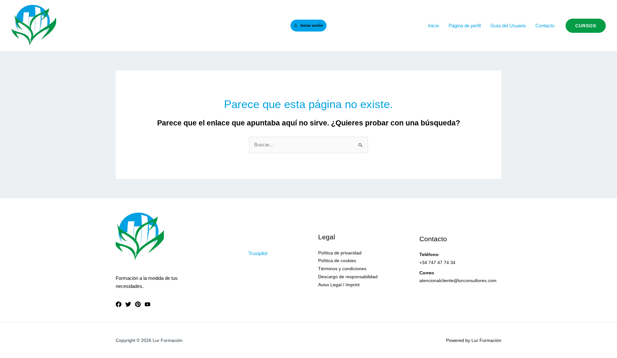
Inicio (433, 25)
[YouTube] (147, 304)
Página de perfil (465, 25)
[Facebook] (118, 304)
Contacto (544, 25)
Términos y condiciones (342, 268)
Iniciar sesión (311, 25)
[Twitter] (128, 304)
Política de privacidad (340, 252)
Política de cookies (337, 260)
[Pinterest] (138, 304)
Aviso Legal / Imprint (339, 284)
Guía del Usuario (508, 25)
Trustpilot (257, 253)
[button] (586, 26)
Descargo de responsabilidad (348, 276)
